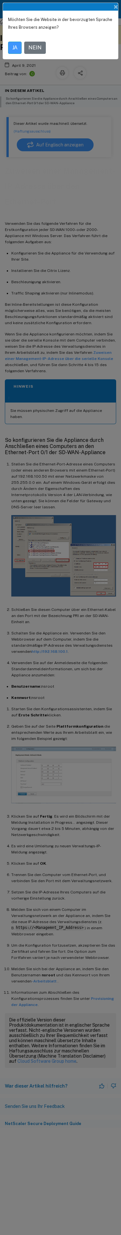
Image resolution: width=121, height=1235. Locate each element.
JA (14, 48)
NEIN (35, 48)
